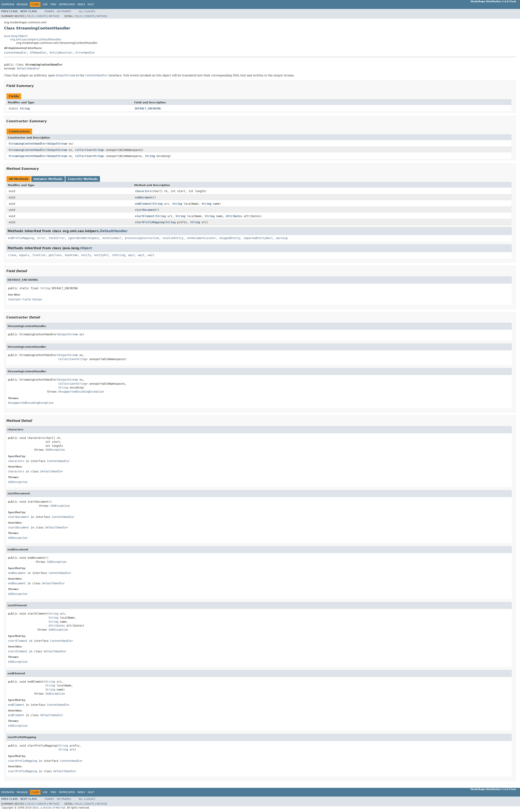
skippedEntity (229, 238)
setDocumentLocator (201, 238)
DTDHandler (38, 52)
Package (22, 4)
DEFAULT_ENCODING (148, 108)
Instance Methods (48, 179)
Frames (49, 11)
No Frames (64, 11)
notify (86, 255)
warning (281, 238)
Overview (7, 4)
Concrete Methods (83, 179)
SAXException (55, 449)
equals (24, 255)
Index (81, 4)
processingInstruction (142, 238)
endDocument (144, 197)
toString (118, 255)
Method (54, 16)
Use (45, 4)
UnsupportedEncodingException (81, 391)
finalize (38, 255)
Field (30, 16)
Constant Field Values (25, 299)
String (25, 108)
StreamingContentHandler (27, 143)
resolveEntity (172, 238)
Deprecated (67, 4)
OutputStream (57, 143)
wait (131, 255)
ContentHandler (15, 52)
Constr (41, 16)
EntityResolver (61, 52)
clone (12, 255)
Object (86, 248)
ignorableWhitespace (83, 238)
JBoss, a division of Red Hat (48, 807)
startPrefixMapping (149, 222)
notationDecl (112, 238)
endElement (143, 203)
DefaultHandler (28, 68)
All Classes (87, 11)
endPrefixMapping (21, 238)
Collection (83, 150)
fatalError (57, 238)
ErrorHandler (85, 52)
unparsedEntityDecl (258, 238)
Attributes (234, 216)
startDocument (145, 209)
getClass (55, 255)
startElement (144, 216)
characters (143, 191)
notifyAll (101, 255)
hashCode (71, 255)
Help (91, 4)
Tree (53, 4)
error (41, 238)
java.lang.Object (15, 36)
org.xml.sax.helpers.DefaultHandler (35, 39)
